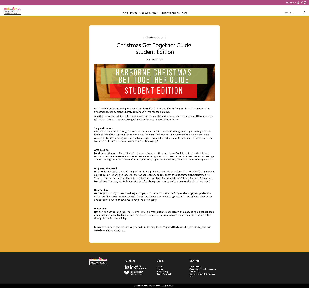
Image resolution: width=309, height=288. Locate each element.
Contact (160, 266)
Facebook (119, 230)
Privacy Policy (162, 271)
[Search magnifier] (305, 12)
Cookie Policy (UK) (164, 274)
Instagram (200, 227)
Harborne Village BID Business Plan (202, 275)
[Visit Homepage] (12, 10)
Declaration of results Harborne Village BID (203, 270)
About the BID (195, 266)
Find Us (160, 269)
